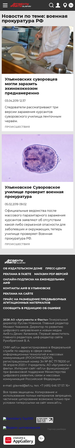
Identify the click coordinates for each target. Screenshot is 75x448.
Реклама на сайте (18, 293)
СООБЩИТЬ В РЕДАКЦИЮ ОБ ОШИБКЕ (32, 308)
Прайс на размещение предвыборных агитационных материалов (34, 301)
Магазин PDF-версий (51, 274)
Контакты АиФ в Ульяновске (26, 288)
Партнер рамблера (57, 429)
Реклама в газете (17, 274)
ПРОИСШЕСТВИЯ (17, 126)
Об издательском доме (22, 268)
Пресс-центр (55, 268)
